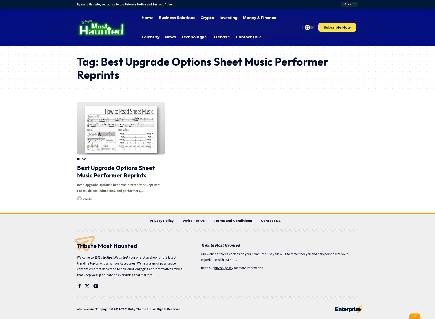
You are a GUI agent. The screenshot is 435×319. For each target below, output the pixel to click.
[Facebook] (79, 286)
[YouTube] (96, 286)
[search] (296, 27)
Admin (87, 198)
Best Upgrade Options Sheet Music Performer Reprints (116, 171)
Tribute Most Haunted (111, 257)
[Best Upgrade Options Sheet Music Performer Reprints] (121, 128)
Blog (81, 159)
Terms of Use (162, 4)
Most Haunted (86, 309)
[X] (87, 286)
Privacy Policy (135, 4)
